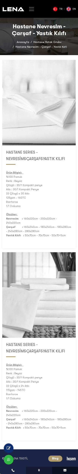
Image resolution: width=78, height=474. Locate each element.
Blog (55, 458)
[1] (31, 9)
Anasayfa (23, 42)
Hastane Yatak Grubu (47, 42)
